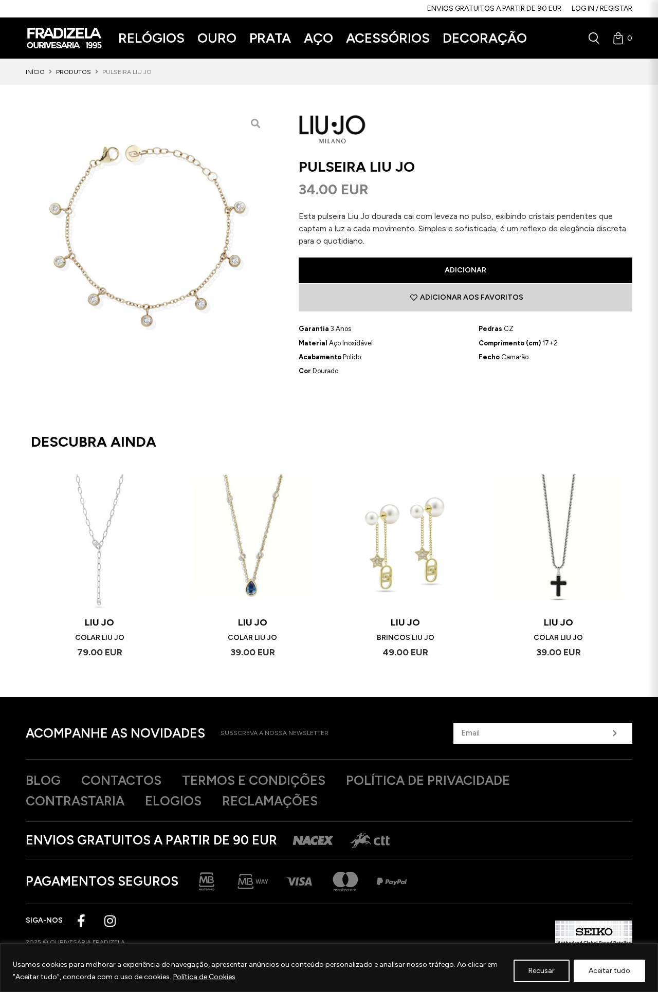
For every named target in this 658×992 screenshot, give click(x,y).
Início (35, 72)
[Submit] (614, 733)
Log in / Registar (602, 8)
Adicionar (465, 270)
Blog (43, 780)
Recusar (541, 970)
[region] (329, 967)
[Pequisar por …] (593, 38)
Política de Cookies (204, 976)
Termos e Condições (253, 780)
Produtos (73, 72)
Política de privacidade (428, 780)
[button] (151, 38)
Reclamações (270, 801)
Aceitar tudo (609, 970)
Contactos (121, 780)
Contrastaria (75, 801)
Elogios (173, 801)
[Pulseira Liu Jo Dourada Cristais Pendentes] (147, 232)
